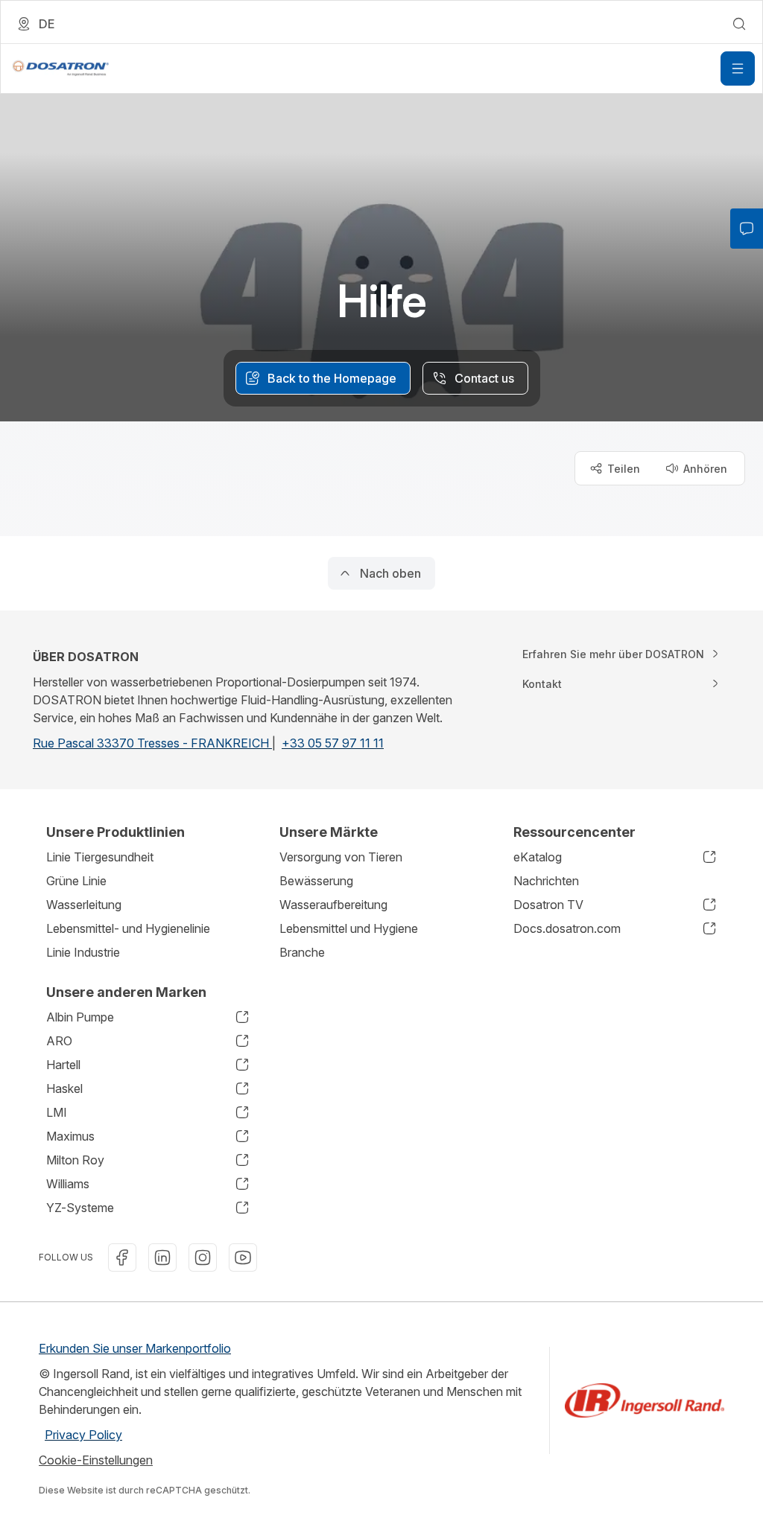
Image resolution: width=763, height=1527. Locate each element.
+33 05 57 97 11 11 (333, 743)
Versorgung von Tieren (340, 856)
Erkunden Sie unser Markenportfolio (135, 1348)
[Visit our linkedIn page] (162, 1257)
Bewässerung (316, 880)
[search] (739, 24)
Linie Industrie (83, 952)
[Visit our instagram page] (203, 1257)
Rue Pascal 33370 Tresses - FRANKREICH (152, 743)
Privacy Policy (83, 1434)
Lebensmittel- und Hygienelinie (128, 928)
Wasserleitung (83, 904)
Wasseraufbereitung (333, 904)
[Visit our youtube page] (243, 1257)
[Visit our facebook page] (122, 1257)
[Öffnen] (738, 68)
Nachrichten (546, 880)
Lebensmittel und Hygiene (348, 928)
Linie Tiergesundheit (99, 856)
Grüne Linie (76, 880)
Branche (302, 952)
